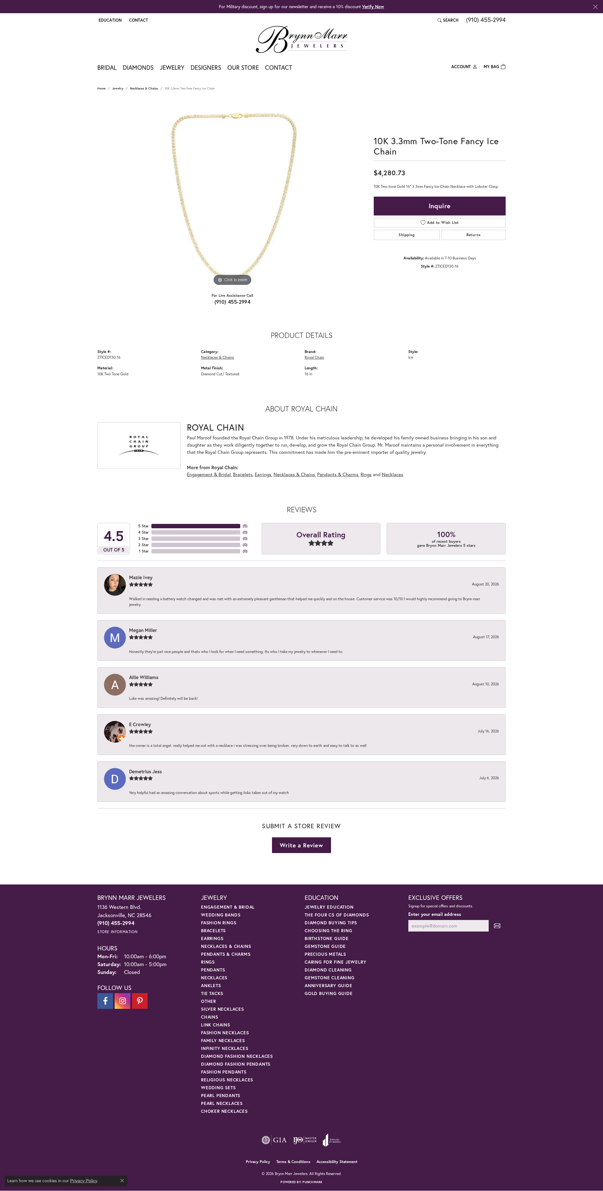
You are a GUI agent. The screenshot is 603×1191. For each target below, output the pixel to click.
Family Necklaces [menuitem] (223, 1040)
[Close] (595, 7)
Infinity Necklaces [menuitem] (224, 1048)
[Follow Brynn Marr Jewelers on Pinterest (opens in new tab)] (140, 1001)
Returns (473, 234)
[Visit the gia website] (274, 1140)
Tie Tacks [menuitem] (212, 993)
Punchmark (312, 1182)
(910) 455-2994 (233, 301)
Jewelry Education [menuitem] (329, 907)
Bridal (107, 67)
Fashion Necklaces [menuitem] (225, 1033)
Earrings (263, 474)
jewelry (117, 88)
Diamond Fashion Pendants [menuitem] (235, 1064)
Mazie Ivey (140, 577)
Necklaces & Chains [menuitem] (226, 946)
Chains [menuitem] (209, 1017)
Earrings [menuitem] (212, 938)
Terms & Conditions (293, 1161)
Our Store (243, 67)
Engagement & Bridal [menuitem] (228, 907)
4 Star (143, 532)
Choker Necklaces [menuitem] (224, 1111)
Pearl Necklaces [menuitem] (222, 1103)
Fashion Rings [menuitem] (218, 923)
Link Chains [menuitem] (215, 1025)
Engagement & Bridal (209, 474)
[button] (109, 20)
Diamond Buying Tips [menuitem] (331, 923)
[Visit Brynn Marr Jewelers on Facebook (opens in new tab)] (105, 1001)
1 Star (144, 551)
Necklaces (392, 474)
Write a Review (301, 845)
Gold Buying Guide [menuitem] (329, 993)
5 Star (143, 526)
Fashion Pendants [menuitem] (224, 1072)
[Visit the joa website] (332, 1140)
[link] (138, 20)
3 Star (143, 538)
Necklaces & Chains (144, 88)
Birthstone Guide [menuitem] (327, 938)
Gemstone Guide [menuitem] (325, 946)
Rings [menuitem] (208, 962)
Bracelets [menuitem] (213, 930)
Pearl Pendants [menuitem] (220, 1095)
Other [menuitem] (208, 1001)
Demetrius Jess (145, 771)
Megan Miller (143, 630)
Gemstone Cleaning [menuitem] (330, 978)
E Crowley (140, 724)
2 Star (143, 544)
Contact (278, 67)
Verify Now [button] (373, 6)
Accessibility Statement (337, 1161)
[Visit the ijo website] (305, 1140)
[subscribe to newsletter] (497, 926)
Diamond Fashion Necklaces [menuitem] (237, 1056)
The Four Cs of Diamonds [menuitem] (337, 915)
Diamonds (138, 67)
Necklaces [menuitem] (214, 978)
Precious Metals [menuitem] (325, 954)
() (245, 526)
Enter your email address (434, 914)
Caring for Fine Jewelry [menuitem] (335, 962)
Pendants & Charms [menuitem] (226, 954)
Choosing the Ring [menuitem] (328, 930)
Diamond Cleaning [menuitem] (328, 970)
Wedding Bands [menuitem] (220, 915)
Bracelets (243, 474)
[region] (232, 193)
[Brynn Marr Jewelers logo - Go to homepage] (301, 39)
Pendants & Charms (337, 474)
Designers (206, 67)
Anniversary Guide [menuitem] (328, 985)
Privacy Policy (258, 1161)
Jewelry (172, 67)
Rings (366, 474)
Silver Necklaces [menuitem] (222, 1009)
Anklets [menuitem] (211, 985)
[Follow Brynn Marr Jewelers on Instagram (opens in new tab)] (122, 1001)
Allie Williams (143, 677)
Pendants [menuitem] (213, 970)
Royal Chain (314, 357)
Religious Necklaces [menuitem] (227, 1080)
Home (101, 88)
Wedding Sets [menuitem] (218, 1087)
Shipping (407, 234)
